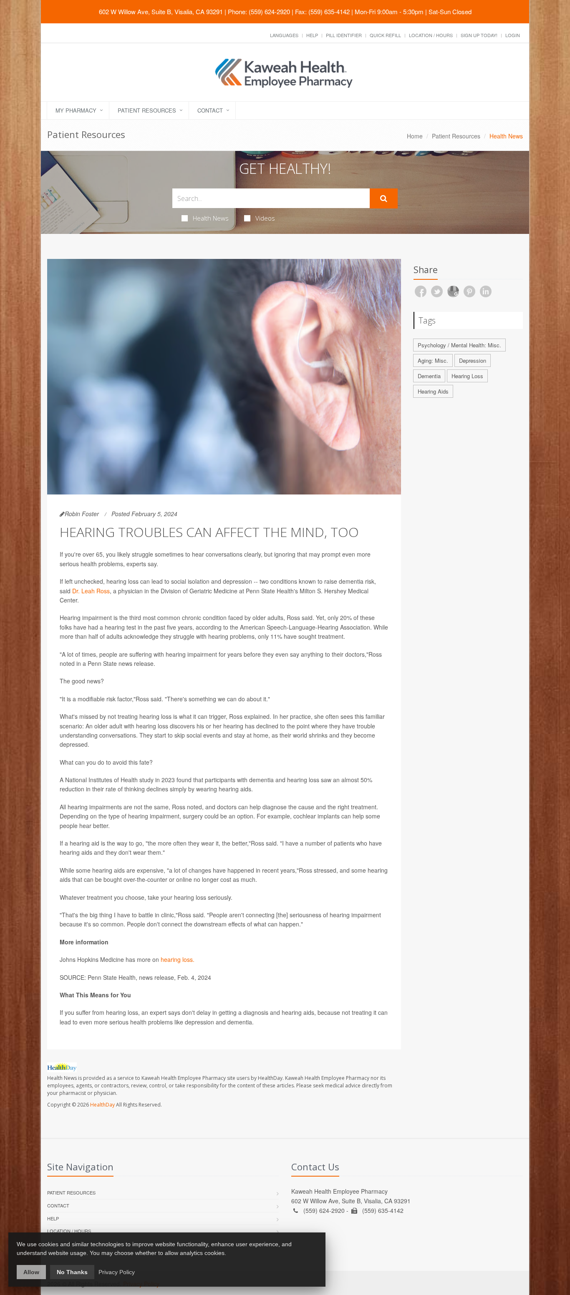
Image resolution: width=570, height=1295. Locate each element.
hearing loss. (177, 959)
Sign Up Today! (479, 35)
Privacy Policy (116, 1272)
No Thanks (72, 1272)
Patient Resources (147, 110)
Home (415, 136)
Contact (210, 110)
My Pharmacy (75, 110)
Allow (31, 1272)
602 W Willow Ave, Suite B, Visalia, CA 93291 (161, 11)
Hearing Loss (467, 376)
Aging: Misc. (433, 360)
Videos (265, 218)
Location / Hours (431, 35)
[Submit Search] (384, 198)
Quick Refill (385, 35)
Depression (472, 360)
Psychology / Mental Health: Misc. (459, 345)
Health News (211, 218)
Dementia (429, 376)
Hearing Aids (433, 391)
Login (512, 35)
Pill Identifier (344, 35)
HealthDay (102, 1104)
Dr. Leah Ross (91, 591)
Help (312, 35)
